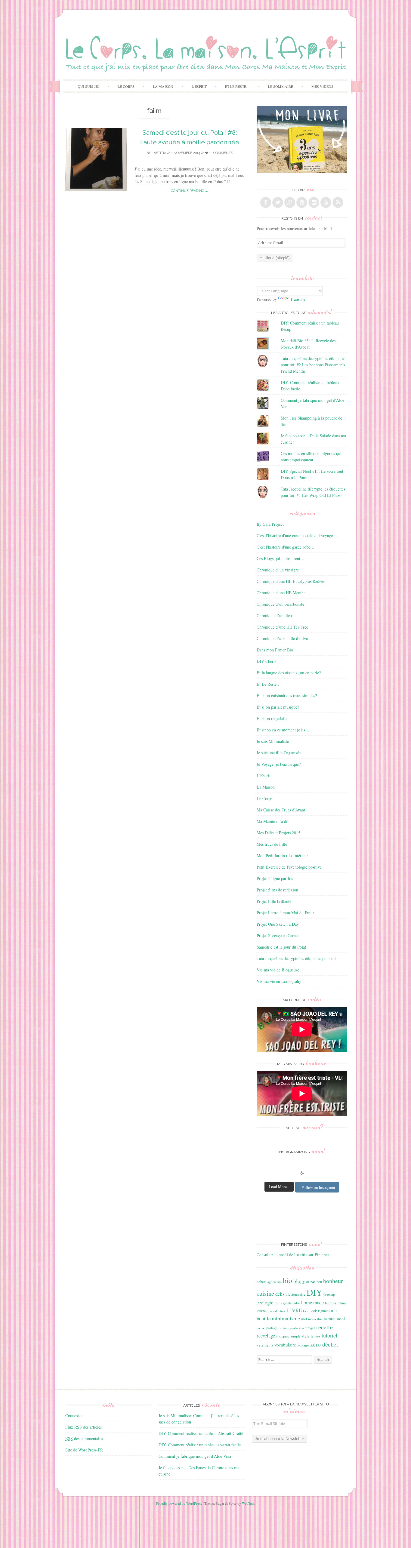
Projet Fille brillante (274, 901)
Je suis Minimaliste (273, 741)
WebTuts (248, 1503)
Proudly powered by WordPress (179, 1503)
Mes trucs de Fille (272, 844)
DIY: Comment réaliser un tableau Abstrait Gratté (201, 1433)
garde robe (291, 1303)
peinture (284, 1328)
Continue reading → (189, 191)
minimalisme (286, 1318)
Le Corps (126, 86)
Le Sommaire (280, 86)
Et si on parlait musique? (278, 707)
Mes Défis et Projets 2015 (278, 833)
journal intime (277, 1311)
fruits (278, 1303)
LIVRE (294, 1310)
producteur (297, 1328)
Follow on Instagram (318, 1187)
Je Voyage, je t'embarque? (279, 764)
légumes (323, 1311)
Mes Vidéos (322, 86)
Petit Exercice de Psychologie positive (289, 867)
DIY (314, 1292)
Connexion (74, 1415)
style (306, 1336)
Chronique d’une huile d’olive (282, 638)
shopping (282, 1336)
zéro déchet (324, 1344)
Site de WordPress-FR (84, 1450)
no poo (261, 1328)
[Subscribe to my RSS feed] (337, 202)
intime (342, 1303)
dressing (329, 1294)
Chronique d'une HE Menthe (281, 593)
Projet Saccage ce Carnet (278, 935)
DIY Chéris (266, 661)
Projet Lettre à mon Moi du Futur (285, 913)
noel (341, 1319)
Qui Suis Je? (88, 86)
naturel (329, 1319)
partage (271, 1327)
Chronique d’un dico (274, 615)
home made (312, 1302)
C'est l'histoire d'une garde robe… (285, 547)
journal (262, 1311)
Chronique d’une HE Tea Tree (282, 627)
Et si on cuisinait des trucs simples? (287, 695)
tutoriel (329, 1335)
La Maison (163, 86)
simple (296, 1336)
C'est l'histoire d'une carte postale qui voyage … (297, 535)
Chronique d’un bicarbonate (280, 604)
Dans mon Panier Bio (275, 650)
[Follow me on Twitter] (277, 202)
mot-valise (315, 1319)
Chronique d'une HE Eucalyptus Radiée (290, 581)
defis (279, 1294)
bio (287, 1280)
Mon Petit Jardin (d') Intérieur (282, 855)
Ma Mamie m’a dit (273, 821)
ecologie (265, 1302)
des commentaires (84, 1438)
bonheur (333, 1281)
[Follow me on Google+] (289, 202)
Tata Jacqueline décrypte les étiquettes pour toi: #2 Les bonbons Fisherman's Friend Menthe (313, 364)
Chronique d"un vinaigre (278, 570)
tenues (315, 1336)
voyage (303, 1345)
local (306, 1311)
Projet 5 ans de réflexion (277, 890)
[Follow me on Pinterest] (301, 202)
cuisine (265, 1293)
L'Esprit (263, 775)
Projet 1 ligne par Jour (276, 878)
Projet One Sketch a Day (278, 924)
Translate (297, 299)
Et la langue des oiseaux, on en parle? (289, 673)
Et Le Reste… (237, 86)
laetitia (159, 153)
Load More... (279, 1186)
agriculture (274, 1282)
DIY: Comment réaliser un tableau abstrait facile (200, 1445)
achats (261, 1281)
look (314, 1310)
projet (310, 1328)
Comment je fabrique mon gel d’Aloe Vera (195, 1456)
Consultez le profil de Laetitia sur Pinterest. (294, 1254)
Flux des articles (83, 1427)
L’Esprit (199, 86)
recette (324, 1327)
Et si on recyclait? (272, 718)
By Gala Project (270, 524)
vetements (265, 1345)
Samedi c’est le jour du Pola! (281, 947)
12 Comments (220, 153)
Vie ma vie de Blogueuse (278, 970)
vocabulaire (285, 1345)
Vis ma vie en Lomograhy (279, 981)
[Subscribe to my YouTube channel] (325, 202)
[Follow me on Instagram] (313, 202)
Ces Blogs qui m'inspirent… (280, 558)
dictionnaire (295, 1294)
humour (330, 1302)
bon (319, 1281)
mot (304, 1318)
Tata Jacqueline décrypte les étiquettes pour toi (296, 958)
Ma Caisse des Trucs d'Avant (281, 810)
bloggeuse (304, 1281)
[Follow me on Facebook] (265, 202)
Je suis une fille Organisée (279, 753)
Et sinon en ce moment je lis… (283, 730)
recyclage (266, 1335)
